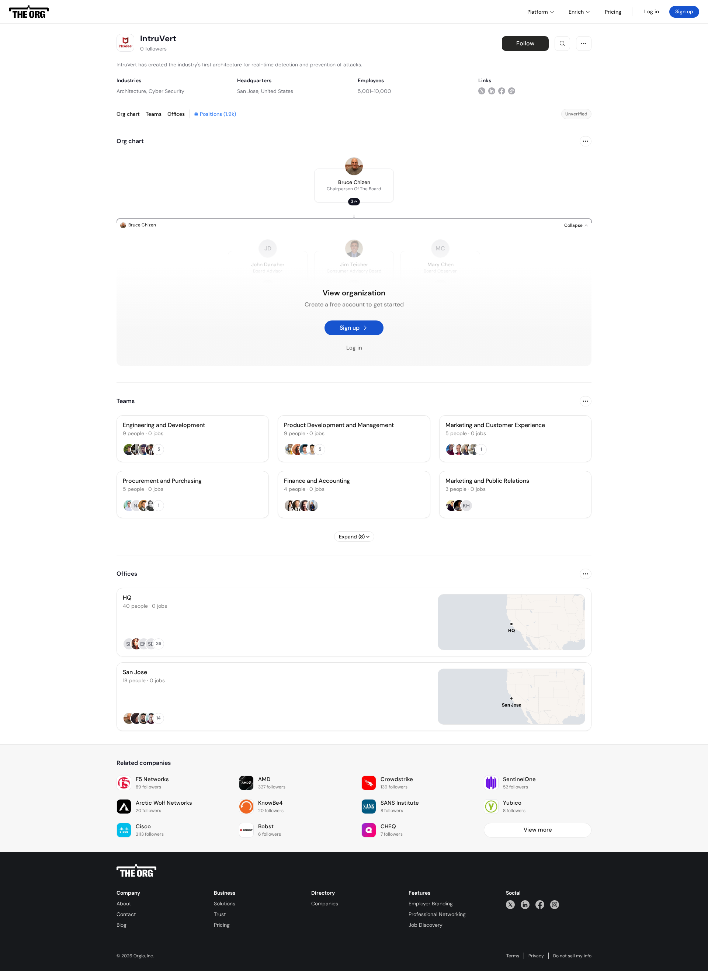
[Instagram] (554, 904)
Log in (651, 11)
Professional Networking (437, 914)
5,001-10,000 (374, 91)
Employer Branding (431, 903)
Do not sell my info (572, 956)
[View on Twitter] (481, 90)
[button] (354, 185)
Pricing (222, 925)
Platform (537, 11)
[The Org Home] (29, 11)
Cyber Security (166, 91)
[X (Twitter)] (510, 904)
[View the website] (511, 90)
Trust (220, 914)
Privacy (536, 956)
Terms (512, 956)
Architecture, (132, 91)
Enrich (576, 11)
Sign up (684, 11)
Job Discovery (425, 925)
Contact (126, 914)
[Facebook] (539, 904)
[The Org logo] (136, 870)
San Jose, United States (265, 91)
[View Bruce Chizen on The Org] (354, 166)
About (124, 903)
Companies (324, 903)
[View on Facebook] (501, 90)
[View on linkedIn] (491, 90)
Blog (121, 925)
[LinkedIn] (525, 904)
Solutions (224, 903)
